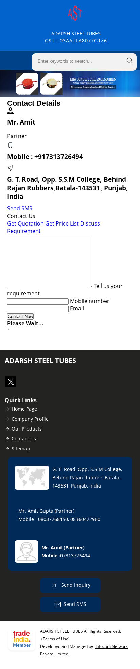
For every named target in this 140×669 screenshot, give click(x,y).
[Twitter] (10, 385)
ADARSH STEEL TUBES (76, 37)
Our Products (27, 428)
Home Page (24, 409)
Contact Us (24, 438)
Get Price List (62, 223)
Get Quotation (25, 223)
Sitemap (21, 448)
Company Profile (30, 419)
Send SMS (19, 208)
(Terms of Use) (55, 639)
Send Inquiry (75, 585)
